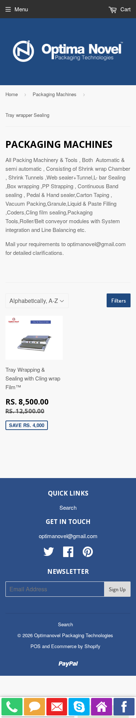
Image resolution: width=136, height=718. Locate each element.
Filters (118, 300)
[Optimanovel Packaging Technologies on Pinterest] (87, 553)
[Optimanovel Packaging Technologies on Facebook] (68, 553)
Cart (125, 9)
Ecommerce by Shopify (75, 646)
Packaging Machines (55, 94)
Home (11, 94)
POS (35, 646)
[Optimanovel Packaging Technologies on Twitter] (48, 553)
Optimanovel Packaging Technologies (73, 635)
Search (68, 507)
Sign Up (117, 589)
